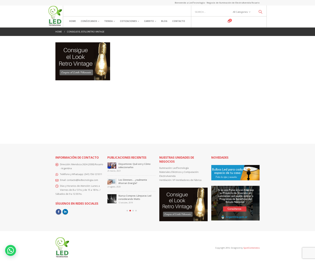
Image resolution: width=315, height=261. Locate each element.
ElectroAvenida (167, 176)
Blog (164, 21)
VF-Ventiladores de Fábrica (186, 180)
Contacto (178, 21)
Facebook (58, 211)
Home (72, 21)
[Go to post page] (111, 167)
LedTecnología (181, 168)
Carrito (149, 21)
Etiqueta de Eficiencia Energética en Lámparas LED (136, 165)
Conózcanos (89, 21)
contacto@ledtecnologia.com (82, 180)
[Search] (260, 12)
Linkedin (65, 211)
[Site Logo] (55, 16)
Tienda (108, 21)
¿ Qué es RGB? (126, 179)
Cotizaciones (128, 21)
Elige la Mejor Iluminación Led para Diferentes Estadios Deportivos (134, 196)
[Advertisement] (157, 109)
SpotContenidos (251, 247)
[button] (127, 210)
